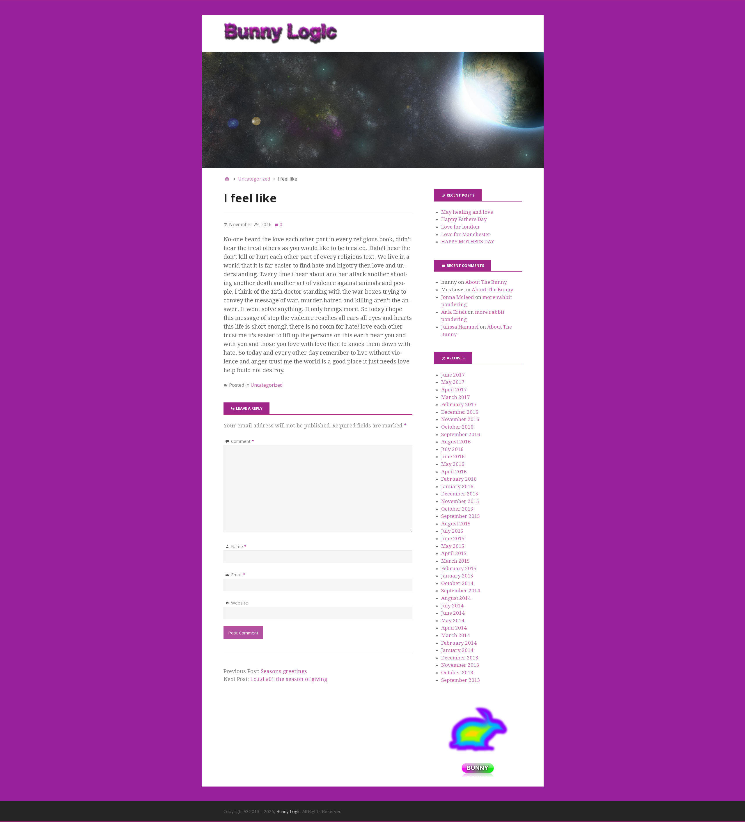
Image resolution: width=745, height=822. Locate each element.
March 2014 (455, 635)
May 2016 (452, 464)
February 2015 (459, 568)
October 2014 (457, 583)
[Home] (227, 178)
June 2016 (453, 456)
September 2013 (460, 680)
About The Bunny (486, 282)
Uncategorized (267, 385)
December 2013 (459, 658)
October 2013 (457, 672)
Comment (242, 441)
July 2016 (452, 449)
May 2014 (452, 620)
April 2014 (454, 628)
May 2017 (452, 382)
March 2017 (455, 397)
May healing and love (467, 212)
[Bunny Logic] (373, 110)
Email (238, 574)
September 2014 (460, 590)
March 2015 (455, 561)
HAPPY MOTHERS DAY (467, 242)
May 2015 (452, 546)
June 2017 (453, 375)
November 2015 (460, 501)
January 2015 (457, 576)
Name (238, 546)
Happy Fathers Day (464, 219)
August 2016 (456, 442)
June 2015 (453, 538)
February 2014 (459, 643)
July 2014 (452, 606)
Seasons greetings (284, 671)
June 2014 (453, 613)
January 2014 (457, 650)
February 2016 (459, 479)
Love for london (460, 227)
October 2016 (457, 427)
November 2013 (460, 665)
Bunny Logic (288, 811)
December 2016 (459, 412)
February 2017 (459, 404)
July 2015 (452, 531)
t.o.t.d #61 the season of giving (288, 679)
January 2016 (457, 486)
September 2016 (460, 434)
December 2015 (459, 494)
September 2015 (460, 516)
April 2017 (454, 390)
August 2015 (456, 524)
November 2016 (460, 419)
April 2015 (454, 553)
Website (239, 603)
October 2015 (457, 509)
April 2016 (454, 472)
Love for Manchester (466, 234)
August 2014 (456, 598)
